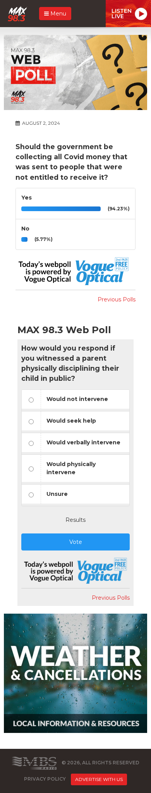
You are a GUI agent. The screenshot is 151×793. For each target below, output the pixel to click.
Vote (75, 541)
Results (75, 519)
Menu (57, 13)
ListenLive (122, 13)
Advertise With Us (99, 779)
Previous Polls (117, 299)
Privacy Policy (45, 779)
